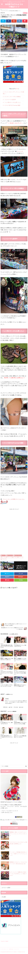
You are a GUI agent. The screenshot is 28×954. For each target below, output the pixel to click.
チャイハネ (20, 151)
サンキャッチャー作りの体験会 (12, 96)
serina (7, 698)
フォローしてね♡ (4, 941)
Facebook (16, 707)
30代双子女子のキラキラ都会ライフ (14, 5)
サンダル (15, 557)
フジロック (4, 559)
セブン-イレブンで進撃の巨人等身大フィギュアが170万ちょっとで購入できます (18, 874)
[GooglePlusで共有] (14, 20)
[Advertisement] (14, 519)
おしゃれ (3, 557)
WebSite (6, 707)
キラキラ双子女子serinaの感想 (11, 105)
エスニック (9, 557)
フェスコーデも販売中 (9, 99)
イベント (3, 555)
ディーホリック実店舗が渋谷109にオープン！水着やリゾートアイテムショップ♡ (18, 854)
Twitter (11, 707)
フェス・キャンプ (18, 555)
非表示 (17, 88)
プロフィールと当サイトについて (10, 810)
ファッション (10, 555)
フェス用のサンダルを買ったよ (12, 102)
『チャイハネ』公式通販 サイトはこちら (13, 499)
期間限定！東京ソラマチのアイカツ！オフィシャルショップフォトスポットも (18, 834)
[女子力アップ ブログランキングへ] (14, 823)
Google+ (22, 707)
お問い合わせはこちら (7, 812)
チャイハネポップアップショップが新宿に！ (13, 92)
